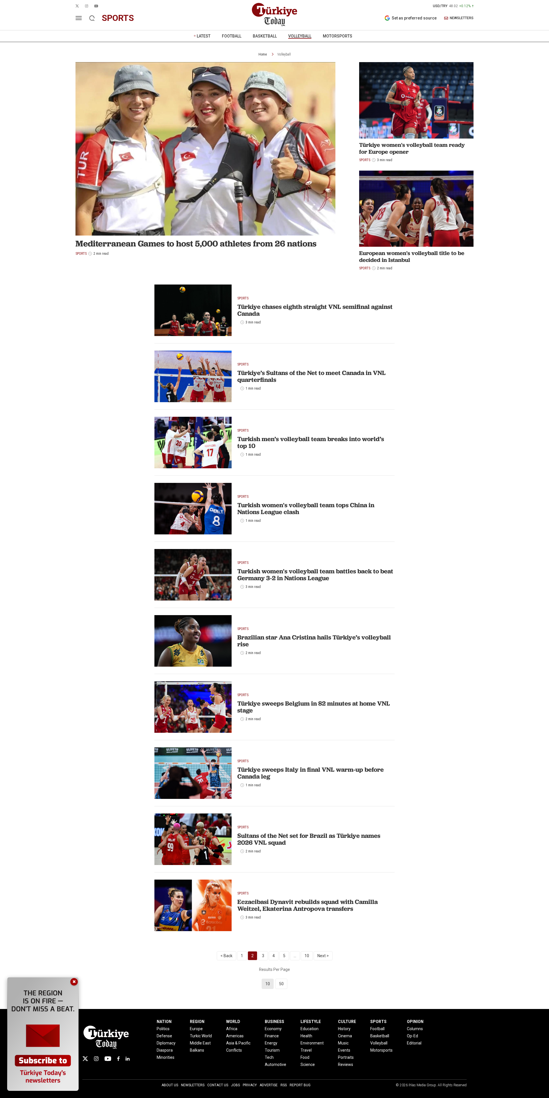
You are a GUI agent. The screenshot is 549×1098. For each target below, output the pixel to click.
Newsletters (192, 1085)
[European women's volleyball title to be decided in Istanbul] (416, 209)
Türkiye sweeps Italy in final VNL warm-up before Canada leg (310, 773)
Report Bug (300, 1085)
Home (262, 54)
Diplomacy (166, 1043)
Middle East (200, 1043)
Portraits (346, 1057)
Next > (323, 955)
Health (306, 1035)
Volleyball (284, 54)
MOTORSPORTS (337, 36)
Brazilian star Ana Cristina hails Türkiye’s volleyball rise (314, 640)
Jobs (235, 1085)
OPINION (415, 1021)
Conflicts (234, 1050)
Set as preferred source (414, 18)
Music (343, 1043)
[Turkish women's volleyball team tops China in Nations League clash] (193, 508)
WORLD (233, 1021)
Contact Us (217, 1085)
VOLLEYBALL (299, 36)
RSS (284, 1085)
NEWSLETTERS (462, 18)
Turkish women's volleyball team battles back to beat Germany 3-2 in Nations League (315, 574)
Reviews (345, 1064)
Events (344, 1050)
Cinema (345, 1035)
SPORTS (378, 1021)
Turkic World (201, 1035)
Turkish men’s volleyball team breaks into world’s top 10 (310, 442)
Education (310, 1028)
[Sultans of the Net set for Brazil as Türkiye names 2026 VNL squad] (193, 839)
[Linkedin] (128, 1058)
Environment (312, 1043)
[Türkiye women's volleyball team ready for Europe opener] (416, 100)
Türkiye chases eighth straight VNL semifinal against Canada (315, 310)
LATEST (203, 36)
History (344, 1028)
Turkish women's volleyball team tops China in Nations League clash (305, 508)
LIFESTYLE (311, 1021)
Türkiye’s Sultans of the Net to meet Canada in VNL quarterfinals (311, 376)
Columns (415, 1028)
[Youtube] (107, 1058)
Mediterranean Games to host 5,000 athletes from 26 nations (196, 243)
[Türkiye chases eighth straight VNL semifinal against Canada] (193, 310)
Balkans (197, 1050)
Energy (271, 1043)
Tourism (272, 1050)
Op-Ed (412, 1035)
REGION (197, 1021)
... (295, 955)
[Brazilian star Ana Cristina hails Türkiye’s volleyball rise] (193, 641)
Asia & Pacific (238, 1043)
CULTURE (347, 1021)
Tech (269, 1057)
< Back (226, 955)
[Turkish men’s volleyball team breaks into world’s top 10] (193, 442)
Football (377, 1028)
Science (308, 1064)
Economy (273, 1028)
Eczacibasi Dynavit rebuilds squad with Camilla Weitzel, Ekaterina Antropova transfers (307, 905)
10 (307, 955)
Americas (235, 1035)
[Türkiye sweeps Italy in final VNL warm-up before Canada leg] (193, 773)
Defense (164, 1035)
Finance (272, 1035)
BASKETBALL (265, 36)
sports (118, 18)
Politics (163, 1028)
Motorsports (381, 1050)
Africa (231, 1028)
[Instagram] (96, 1058)
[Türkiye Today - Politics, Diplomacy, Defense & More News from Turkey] (274, 14)
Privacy (250, 1085)
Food (305, 1057)
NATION (164, 1021)
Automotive (275, 1064)
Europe (196, 1028)
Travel (306, 1050)
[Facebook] (118, 1058)
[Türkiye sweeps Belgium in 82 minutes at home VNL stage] (193, 707)
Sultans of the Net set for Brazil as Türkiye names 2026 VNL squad (308, 839)
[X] (85, 1058)
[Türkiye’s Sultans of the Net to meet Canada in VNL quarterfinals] (193, 376)
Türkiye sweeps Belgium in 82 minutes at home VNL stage (313, 707)
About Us (170, 1085)
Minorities (165, 1057)
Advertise (269, 1085)
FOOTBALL (231, 36)
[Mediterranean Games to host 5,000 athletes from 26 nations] (205, 149)
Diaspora (165, 1050)
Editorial (414, 1043)
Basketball (379, 1035)
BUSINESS (274, 1021)
